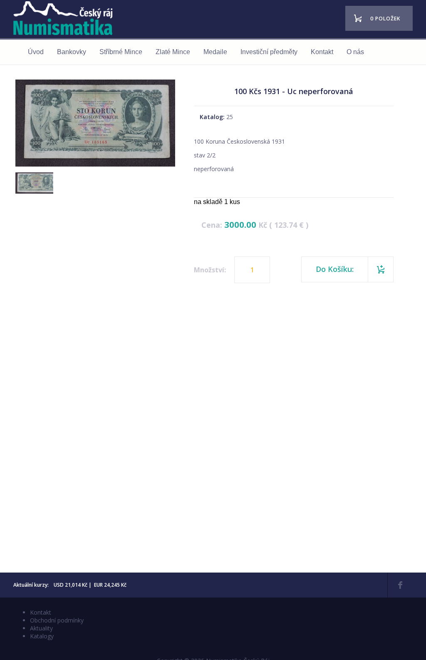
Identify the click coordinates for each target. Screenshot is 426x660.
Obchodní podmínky (57, 620)
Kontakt (322, 51)
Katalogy (42, 636)
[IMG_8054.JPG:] (95, 166)
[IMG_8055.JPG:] (33, 191)
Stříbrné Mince (120, 51)
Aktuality (41, 628)
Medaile (215, 51)
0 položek (385, 18)
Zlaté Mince (173, 51)
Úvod (36, 51)
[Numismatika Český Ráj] (65, 19)
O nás (355, 51)
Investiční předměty (268, 51)
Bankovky (71, 51)
